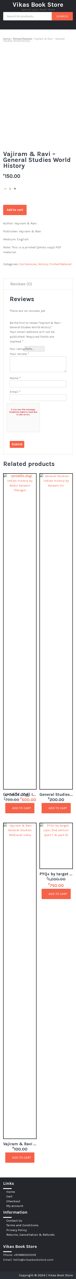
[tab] (21, 284)
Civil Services (28, 264)
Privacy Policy (16, 1230)
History (43, 264)
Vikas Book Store (38, 4)
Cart (9, 1196)
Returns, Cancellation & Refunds (30, 1235)
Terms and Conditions (22, 1225)
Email (15, 392)
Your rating (17, 349)
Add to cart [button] (21, 808)
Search (62, 16)
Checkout (13, 1201)
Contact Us (14, 1220)
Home (7, 38)
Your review (19, 354)
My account (14, 1206)
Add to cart (15, 210)
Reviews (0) (21, 284)
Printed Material (22, 38)
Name (15, 378)
